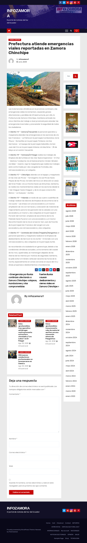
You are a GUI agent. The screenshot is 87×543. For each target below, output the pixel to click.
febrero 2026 (71, 241)
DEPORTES (75, 523)
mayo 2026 (70, 226)
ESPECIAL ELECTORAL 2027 (70, 527)
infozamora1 (24, 59)
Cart (53, 523)
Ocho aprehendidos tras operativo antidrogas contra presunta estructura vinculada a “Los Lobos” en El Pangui (25, 332)
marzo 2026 (71, 236)
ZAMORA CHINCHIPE (15, 40)
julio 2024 (69, 355)
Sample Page (59, 538)
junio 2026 (70, 221)
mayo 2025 (70, 296)
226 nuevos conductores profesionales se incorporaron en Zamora (25, 359)
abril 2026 (70, 231)
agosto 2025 (71, 281)
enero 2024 (70, 386)
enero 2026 (70, 246)
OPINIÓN (70, 535)
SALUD (77, 535)
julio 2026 (69, 216)
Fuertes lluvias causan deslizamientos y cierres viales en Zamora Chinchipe (48, 280)
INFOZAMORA (18, 508)
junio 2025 (70, 291)
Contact (68, 523)
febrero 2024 (71, 381)
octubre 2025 (71, 267)
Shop (67, 538)
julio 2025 (69, 286)
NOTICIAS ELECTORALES (58, 535)
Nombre (13, 438)
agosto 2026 (71, 211)
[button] (71, 30)
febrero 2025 (71, 311)
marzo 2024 (71, 376)
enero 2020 (70, 396)
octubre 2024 (71, 337)
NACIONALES (75, 531)
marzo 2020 (71, 391)
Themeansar (13, 532)
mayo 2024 (70, 366)
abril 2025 (70, 301)
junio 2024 (70, 360)
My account (65, 531)
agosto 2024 (71, 350)
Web (11, 466)
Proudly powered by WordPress (18, 530)
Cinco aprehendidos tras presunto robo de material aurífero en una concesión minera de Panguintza (52, 331)
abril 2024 (70, 371)
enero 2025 (70, 316)
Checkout (60, 523)
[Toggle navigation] (66, 30)
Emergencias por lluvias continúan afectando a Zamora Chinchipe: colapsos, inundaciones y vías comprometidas (23, 280)
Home (48, 523)
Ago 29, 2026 (23, 343)
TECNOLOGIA (75, 538)
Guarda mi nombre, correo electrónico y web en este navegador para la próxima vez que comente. (31, 484)
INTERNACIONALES (53, 531)
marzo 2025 (71, 306)
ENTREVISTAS (56, 527)
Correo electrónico (17, 452)
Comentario (14, 394)
